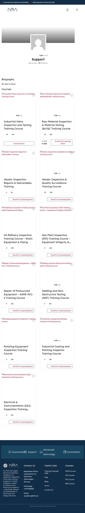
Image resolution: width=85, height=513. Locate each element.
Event (47, 486)
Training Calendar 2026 (52, 472)
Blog (46, 481)
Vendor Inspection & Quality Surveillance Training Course (54, 183)
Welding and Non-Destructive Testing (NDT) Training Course (55, 294)
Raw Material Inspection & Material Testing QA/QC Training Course (57, 125)
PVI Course (69, 479)
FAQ (46, 477)
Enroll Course (19, 143)
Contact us (49, 490)
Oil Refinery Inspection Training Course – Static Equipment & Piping (18, 238)
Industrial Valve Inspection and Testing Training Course (17, 125)
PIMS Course (70, 471)
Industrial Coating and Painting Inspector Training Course (55, 350)
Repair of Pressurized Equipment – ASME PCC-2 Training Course (18, 294)
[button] (77, 10)
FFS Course (69, 475)
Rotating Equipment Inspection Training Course (16, 350)
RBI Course (69, 484)
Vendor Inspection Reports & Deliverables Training (18, 183)
